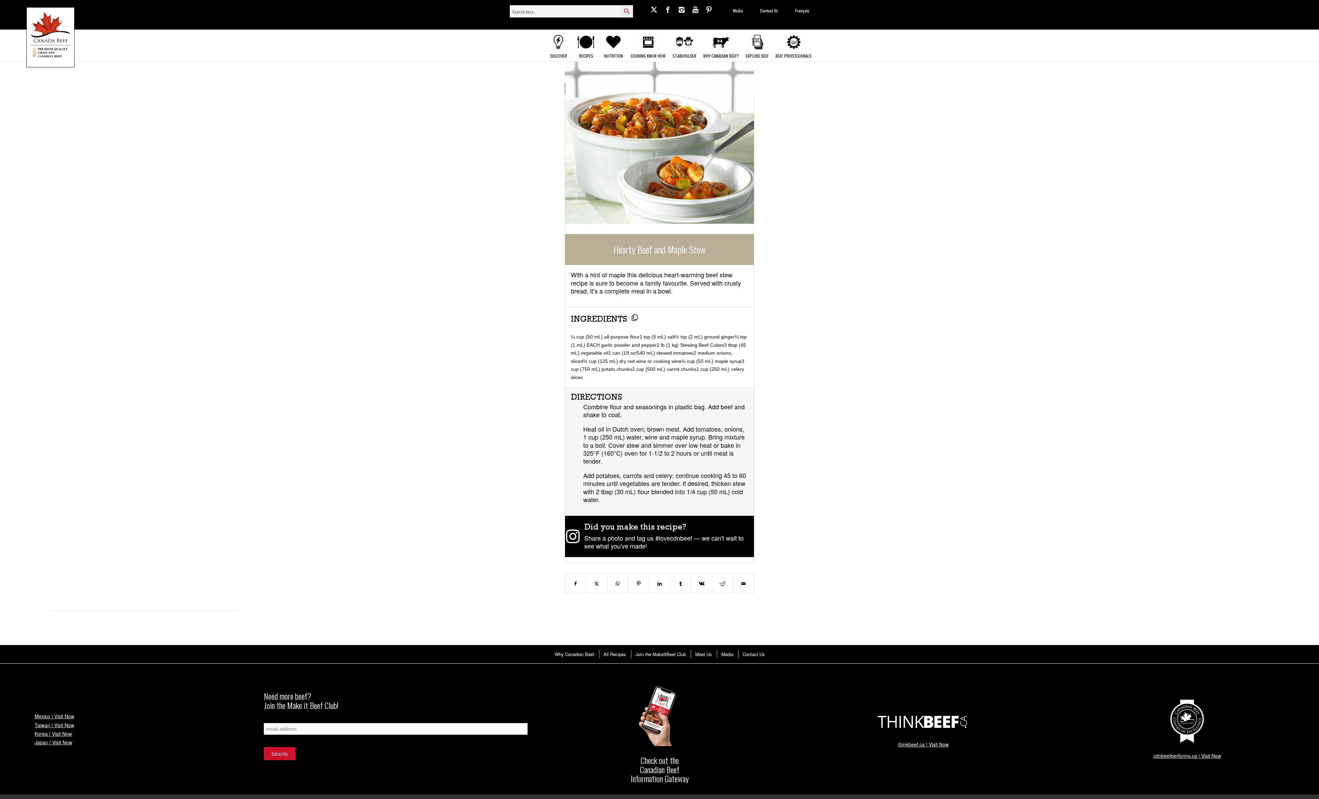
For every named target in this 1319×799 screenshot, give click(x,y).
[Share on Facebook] (575, 583)
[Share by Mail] (743, 583)
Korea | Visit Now (53, 733)
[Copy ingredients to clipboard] (635, 317)
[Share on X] (596, 583)
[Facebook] (668, 9)
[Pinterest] (709, 9)
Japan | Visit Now (53, 742)
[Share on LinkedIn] (659, 583)
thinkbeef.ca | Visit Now (923, 744)
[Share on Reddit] (722, 583)
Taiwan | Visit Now (54, 725)
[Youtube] (695, 9)
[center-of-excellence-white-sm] (1187, 721)
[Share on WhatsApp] (617, 583)
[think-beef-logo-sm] (923, 721)
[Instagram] (681, 9)
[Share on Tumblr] (680, 583)
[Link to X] (654, 9)
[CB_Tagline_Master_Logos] (50, 37)
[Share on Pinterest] (638, 583)
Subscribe (272, 719)
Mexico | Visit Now (54, 716)
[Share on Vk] (701, 583)
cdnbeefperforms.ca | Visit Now (1187, 755)
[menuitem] (574, 654)
